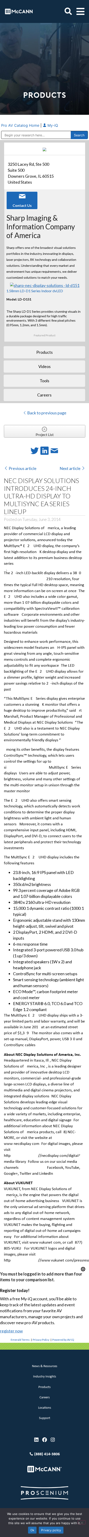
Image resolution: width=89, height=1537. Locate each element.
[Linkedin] (36, 1439)
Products (44, 1387)
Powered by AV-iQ (63, 1339)
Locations (44, 1408)
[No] (82, 1522)
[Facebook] (44, 1439)
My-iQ (52, 125)
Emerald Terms (20, 1339)
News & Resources (44, 1366)
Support (44, 1418)
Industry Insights (44, 1376)
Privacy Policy (41, 1339)
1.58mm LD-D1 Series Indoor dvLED (34, 291)
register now (11, 1330)
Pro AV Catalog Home (20, 125)
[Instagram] (52, 1439)
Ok (32, 1530)
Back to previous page (46, 412)
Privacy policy (51, 1530)
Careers (44, 1397)
